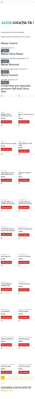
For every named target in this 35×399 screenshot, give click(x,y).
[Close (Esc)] (2, 394)
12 (31, 377)
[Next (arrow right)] (7, 397)
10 (22, 377)
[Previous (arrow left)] (2, 397)
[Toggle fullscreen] (13, 394)
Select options (6, 122)
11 (27, 377)
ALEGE (5, 51)
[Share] (7, 394)
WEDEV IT (6, 390)
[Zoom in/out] (18, 394)
